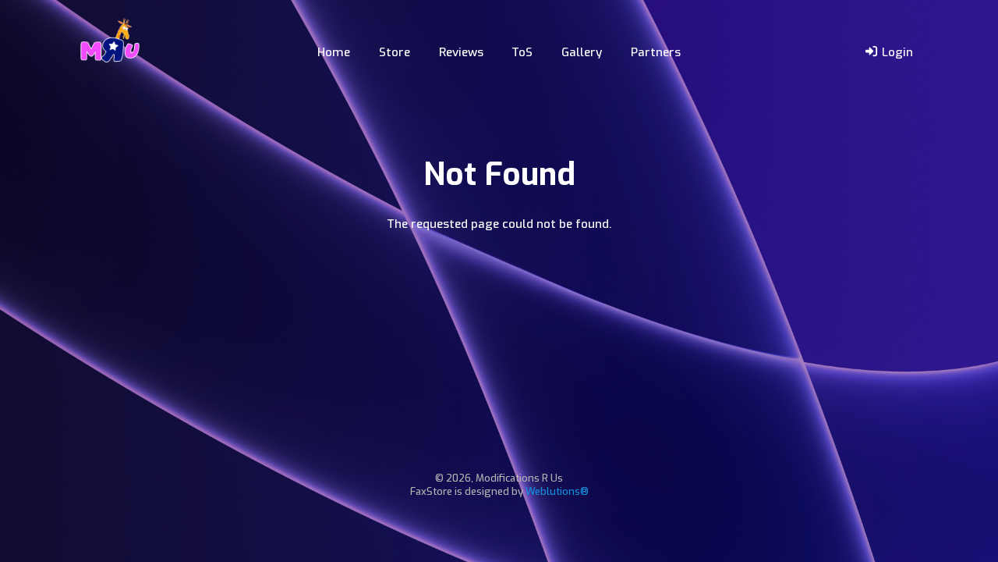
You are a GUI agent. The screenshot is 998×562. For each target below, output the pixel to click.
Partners (656, 52)
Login (896, 52)
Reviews (461, 52)
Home (333, 52)
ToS (522, 52)
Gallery (581, 52)
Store (394, 52)
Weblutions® (557, 491)
